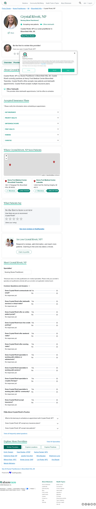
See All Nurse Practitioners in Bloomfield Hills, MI (18, 469)
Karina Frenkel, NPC (41, 452)
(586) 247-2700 (53, 191)
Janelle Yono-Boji (27, 456)
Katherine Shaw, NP (10, 456)
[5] (21, 219)
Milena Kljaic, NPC (10, 459)
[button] (29, 286)
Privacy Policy (43, 63)
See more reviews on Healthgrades (32, 229)
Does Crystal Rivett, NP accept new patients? (20, 428)
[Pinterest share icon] (94, 505)
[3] (14, 219)
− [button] (6, 158)
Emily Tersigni (8, 452)
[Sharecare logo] (20, 482)
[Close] (75, 53)
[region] (48, 63)
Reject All (54, 70)
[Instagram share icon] (85, 505)
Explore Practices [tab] (50, 447)
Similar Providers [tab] (12, 447)
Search (80, 3)
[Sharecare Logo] (5, 3)
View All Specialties (53, 442)
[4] (17, 219)
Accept (68, 70)
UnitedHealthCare (12, 123)
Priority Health (11, 118)
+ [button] (6, 156)
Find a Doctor (6, 8)
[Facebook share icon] (82, 505)
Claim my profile (24, 252)
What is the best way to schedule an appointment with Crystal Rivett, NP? (29, 418)
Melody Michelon (9, 463)
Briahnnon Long (54, 456)
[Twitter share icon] (91, 505)
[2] (17, 53)
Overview (8, 62)
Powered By (5, 473)
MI (28, 8)
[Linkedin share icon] (88, 505)
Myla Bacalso (41, 456)
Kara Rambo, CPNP (23, 452)
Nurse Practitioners (19, 8)
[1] (14, 53)
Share (12, 33)
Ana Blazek (55, 459)
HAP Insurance (10, 112)
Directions (11, 191)
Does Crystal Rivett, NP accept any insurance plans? (22, 423)
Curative (8, 140)
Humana (8, 135)
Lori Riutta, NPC (42, 459)
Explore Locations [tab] (31, 447)
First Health (9, 129)
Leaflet (43, 175)
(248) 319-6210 (24, 191)
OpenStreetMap (50, 175)
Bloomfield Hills (36, 8)
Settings (28, 70)
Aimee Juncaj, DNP (26, 459)
